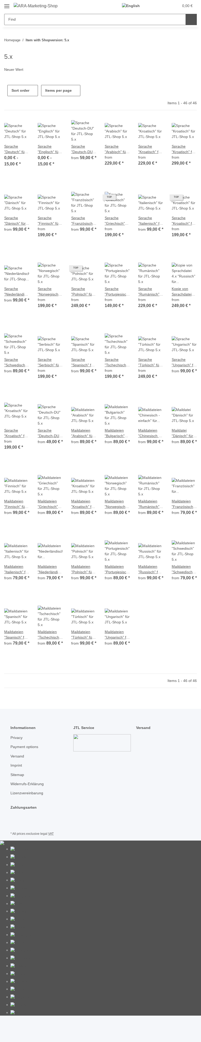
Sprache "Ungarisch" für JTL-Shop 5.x (184, 362)
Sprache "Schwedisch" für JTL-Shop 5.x (15, 362)
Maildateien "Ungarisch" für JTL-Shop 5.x (117, 635)
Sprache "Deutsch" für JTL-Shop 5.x (15, 149)
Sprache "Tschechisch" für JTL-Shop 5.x (116, 362)
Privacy (16, 738)
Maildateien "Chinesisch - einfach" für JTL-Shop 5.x (149, 433)
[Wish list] (165, 6)
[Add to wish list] (20, 127)
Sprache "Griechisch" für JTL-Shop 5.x (115, 221)
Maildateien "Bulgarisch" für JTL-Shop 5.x (115, 433)
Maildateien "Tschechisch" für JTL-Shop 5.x (49, 635)
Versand (17, 756)
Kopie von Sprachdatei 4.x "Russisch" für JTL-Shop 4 (184, 292)
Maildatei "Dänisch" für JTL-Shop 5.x (183, 433)
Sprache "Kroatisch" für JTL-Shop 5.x (150, 149)
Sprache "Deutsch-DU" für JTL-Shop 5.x (82, 149)
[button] (154, 6)
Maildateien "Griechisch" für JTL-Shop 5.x (48, 504)
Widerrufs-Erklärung (27, 784)
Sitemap (17, 775)
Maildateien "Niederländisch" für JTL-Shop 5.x (50, 569)
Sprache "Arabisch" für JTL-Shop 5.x (116, 149)
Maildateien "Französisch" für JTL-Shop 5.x (183, 504)
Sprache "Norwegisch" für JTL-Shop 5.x (49, 292)
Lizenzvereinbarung (26, 793)
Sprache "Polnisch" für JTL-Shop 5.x (82, 292)
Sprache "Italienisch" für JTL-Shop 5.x (150, 221)
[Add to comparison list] (7, 127)
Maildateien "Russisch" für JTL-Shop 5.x (149, 569)
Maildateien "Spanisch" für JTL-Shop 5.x (15, 635)
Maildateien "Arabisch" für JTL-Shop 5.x (82, 433)
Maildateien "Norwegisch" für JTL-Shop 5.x (116, 504)
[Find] (191, 19)
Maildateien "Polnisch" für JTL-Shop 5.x (82, 569)
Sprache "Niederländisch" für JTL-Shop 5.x (16, 292)
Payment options (24, 747)
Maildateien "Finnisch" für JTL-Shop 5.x (15, 504)
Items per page (58, 90)
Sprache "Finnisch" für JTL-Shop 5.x (49, 221)
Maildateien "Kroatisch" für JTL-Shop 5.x (83, 504)
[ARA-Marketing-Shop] (36, 6)
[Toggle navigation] (6, 4)
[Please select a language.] (133, 5)
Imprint (16, 765)
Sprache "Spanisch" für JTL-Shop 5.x (82, 362)
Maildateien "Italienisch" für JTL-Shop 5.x (16, 569)
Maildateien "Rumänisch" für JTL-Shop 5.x (149, 504)
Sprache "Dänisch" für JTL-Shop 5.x (15, 221)
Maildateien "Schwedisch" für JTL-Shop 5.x (183, 569)
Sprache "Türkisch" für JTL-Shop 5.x (149, 362)
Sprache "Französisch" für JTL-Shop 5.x (82, 221)
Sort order (20, 90)
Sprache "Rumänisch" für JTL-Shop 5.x (149, 292)
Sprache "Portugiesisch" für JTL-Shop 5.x (117, 292)
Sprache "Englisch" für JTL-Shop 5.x (49, 149)
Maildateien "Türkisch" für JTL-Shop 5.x (82, 635)
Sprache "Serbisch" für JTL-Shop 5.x (49, 362)
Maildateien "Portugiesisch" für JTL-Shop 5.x (117, 569)
